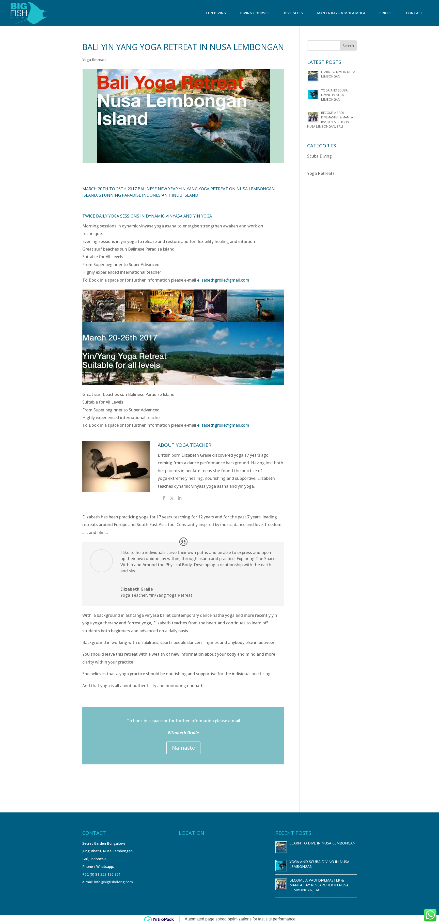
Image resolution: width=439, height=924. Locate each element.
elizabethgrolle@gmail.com (223, 280)
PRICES (386, 13)
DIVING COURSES (255, 13)
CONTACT (414, 13)
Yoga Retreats (94, 59)
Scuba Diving (319, 156)
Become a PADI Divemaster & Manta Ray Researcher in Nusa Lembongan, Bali (330, 120)
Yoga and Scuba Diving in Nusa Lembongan (334, 95)
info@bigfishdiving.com (113, 882)
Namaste (183, 747)
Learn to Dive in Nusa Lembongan (338, 74)
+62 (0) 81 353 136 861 (101, 874)
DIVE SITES (293, 13)
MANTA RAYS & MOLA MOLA (341, 13)
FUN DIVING (216, 13)
